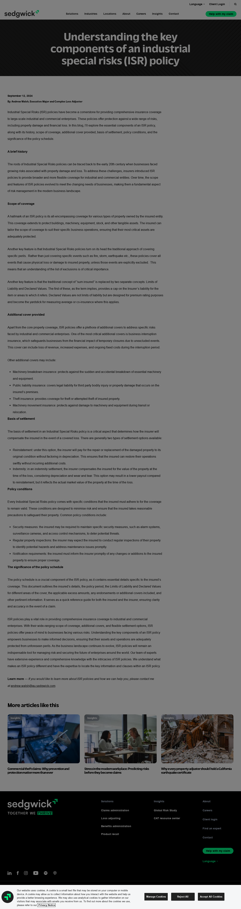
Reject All (182, 896)
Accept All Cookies (211, 896)
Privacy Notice (46, 905)
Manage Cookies (156, 896)
